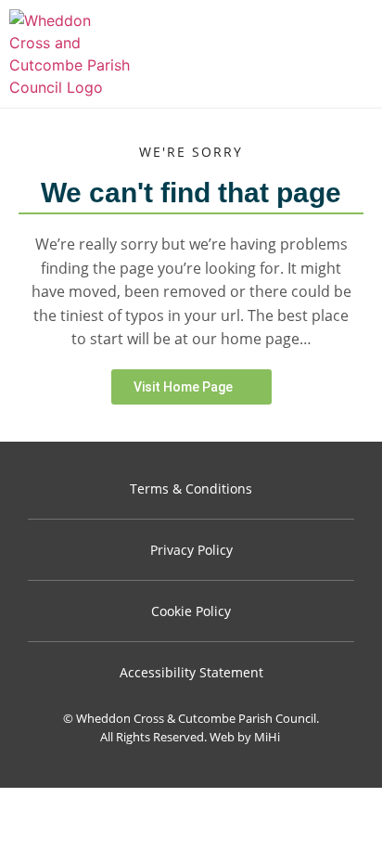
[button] (363, 54)
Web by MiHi (245, 736)
